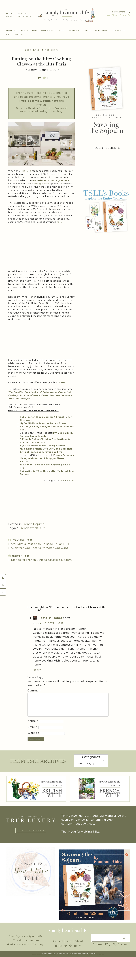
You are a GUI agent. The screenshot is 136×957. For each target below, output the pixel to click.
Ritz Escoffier (67, 480)
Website (33, 732)
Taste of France (51, 617)
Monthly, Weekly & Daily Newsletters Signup (25, 938)
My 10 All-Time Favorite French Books (43, 423)
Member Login (10, 15)
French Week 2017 (32, 528)
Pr (94, 955)
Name (32, 720)
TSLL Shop (37, 944)
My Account (121, 944)
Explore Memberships (24, 15)
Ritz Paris (25, 171)
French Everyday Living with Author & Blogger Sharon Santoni (47, 458)
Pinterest (120, 15)
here (59, 222)
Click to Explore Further (31, 830)
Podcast (22, 944)
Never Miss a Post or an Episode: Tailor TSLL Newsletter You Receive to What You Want (39, 543)
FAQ (107, 944)
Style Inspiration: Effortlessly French (42, 445)
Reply (37, 669)
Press (69, 941)
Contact (58, 941)
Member (33, 108)
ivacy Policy (99, 955)
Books (11, 944)
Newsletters (118, 12)
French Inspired (41, 50)
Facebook (112, 15)
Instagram (128, 15)
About (79, 941)
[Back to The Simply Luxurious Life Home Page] (65, 15)
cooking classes (40, 183)
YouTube (125, 15)
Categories (91, 757)
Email (108, 15)
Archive (97, 944)
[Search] (123, 938)
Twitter (116, 15)
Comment (35, 690)
